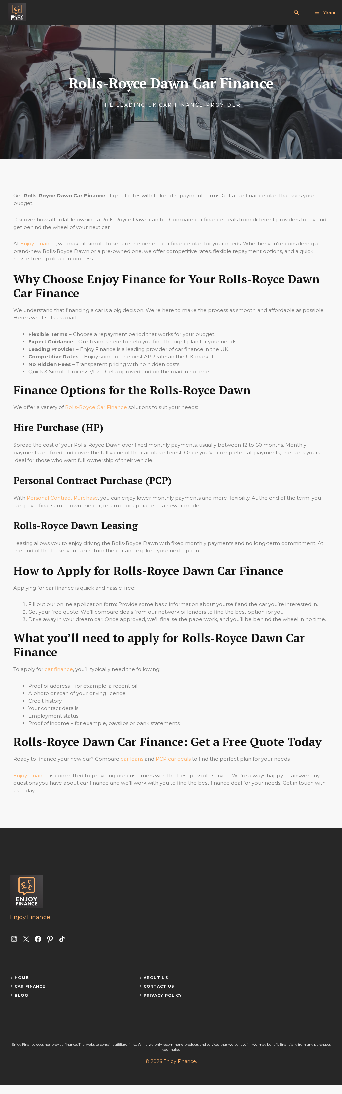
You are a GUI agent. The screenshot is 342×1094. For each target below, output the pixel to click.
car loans (132, 759)
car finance (59, 669)
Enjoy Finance (38, 243)
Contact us (159, 986)
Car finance (30, 986)
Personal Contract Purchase (62, 498)
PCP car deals (173, 759)
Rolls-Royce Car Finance (96, 407)
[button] (296, 12)
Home (22, 977)
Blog (21, 995)
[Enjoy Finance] (17, 12)
